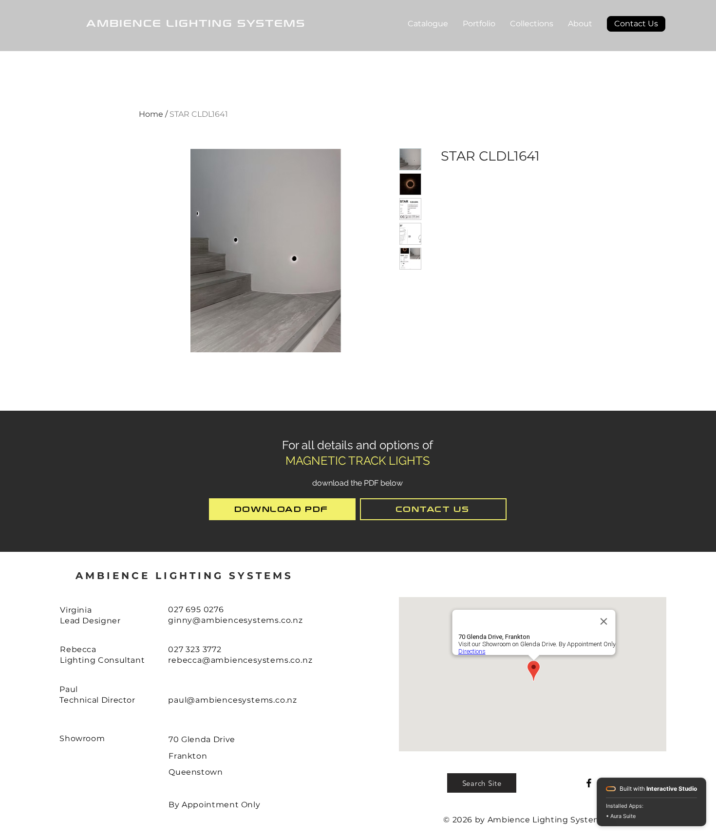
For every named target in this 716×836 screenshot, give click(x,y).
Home (151, 114)
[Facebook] (589, 783)
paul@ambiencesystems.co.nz (232, 700)
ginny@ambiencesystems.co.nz (235, 620)
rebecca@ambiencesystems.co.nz (240, 660)
